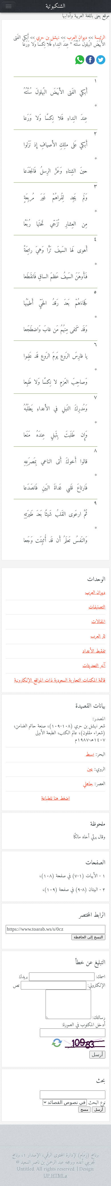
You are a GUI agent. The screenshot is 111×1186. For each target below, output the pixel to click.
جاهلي (88, 784)
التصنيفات (97, 607)
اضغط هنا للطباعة (55, 798)
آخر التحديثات (94, 666)
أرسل (98, 1109)
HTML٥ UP (55, 1176)
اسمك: (100, 977)
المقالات (98, 622)
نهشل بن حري (47, 37)
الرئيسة (99, 37)
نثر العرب (98, 636)
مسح (84, 1109)
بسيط (90, 754)
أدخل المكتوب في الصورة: (83, 1025)
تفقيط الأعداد (93, 651)
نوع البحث (96, 1103)
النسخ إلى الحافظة (88, 937)
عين (90, 769)
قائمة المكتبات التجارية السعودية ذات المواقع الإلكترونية (59, 680)
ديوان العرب (77, 37)
